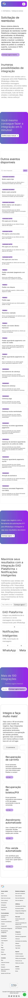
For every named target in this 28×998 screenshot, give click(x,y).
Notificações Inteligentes (6, 928)
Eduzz (2, 952)
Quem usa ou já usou (5, 898)
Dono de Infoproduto (20, 898)
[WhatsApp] (24, 994)
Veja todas (3, 954)
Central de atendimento (6, 921)
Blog (2, 960)
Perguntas (3, 909)
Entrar (16, 971)
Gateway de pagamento (20, 936)
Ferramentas (4, 902)
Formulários (17, 945)
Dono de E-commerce (20, 893)
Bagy (2, 947)
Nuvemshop (3, 938)
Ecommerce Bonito (19, 908)
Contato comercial (19, 956)
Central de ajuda (19, 953)
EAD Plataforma (6, 10)
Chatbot (3, 923)
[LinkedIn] (16, 996)
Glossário (3, 967)
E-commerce (11, 747)
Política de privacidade (20, 958)
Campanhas (3, 919)
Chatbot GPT (4, 926)
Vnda (2, 942)
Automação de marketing (21, 941)
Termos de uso (18, 960)
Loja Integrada (4, 940)
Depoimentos (4, 907)
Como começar (4, 900)
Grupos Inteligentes (19, 913)
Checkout (17, 938)
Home (2, 893)
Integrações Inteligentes (20, 910)
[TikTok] (11, 996)
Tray (2, 945)
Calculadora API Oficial (20, 906)
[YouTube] (9, 996)
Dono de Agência (19, 900)
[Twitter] (19, 996)
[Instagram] (14, 996)
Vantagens (3, 905)
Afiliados (17, 943)
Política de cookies (19, 963)
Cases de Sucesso (5, 962)
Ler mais (8, 777)
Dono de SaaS (18, 895)
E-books (3, 964)
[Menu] (23, 4)
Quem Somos (4, 895)
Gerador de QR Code (5, 973)
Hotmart (3, 949)
